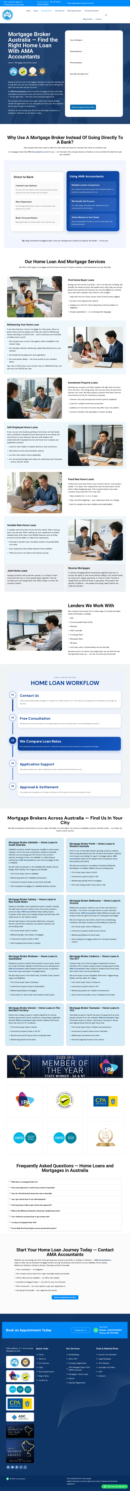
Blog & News (44, 1376)
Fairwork (102, 1376)
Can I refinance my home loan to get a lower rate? (30, 1217)
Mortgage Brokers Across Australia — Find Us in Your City (65, 820)
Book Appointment (46, 1372)
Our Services (44, 1363)
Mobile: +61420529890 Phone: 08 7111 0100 (110, 1331)
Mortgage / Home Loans (78, 1374)
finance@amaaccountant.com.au (80, 3)
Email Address (76, 51)
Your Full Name (76, 40)
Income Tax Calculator (108, 1354)
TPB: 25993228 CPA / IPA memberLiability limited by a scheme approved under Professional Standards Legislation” (92, 1481)
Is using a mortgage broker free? (24, 1222)
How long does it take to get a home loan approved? (31, 1205)
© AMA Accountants (17, 1479)
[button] (65, 1182)
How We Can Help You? (79, 74)
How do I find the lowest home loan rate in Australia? (31, 1193)
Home (10, 63)
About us (42, 1359)
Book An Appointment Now (83, 107)
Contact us (43, 1380)
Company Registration (77, 1363)
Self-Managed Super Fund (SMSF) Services (79, 1368)
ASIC (100, 1372)
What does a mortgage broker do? (24, 1182)
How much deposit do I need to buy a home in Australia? (33, 1188)
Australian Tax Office (107, 1367)
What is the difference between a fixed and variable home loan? (35, 1211)
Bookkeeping (74, 1354)
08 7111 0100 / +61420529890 (49, 3)
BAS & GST (73, 1359)
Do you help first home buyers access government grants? (33, 1228)
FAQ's (41, 1367)
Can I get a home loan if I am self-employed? (28, 1199)
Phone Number (76, 63)
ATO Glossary (104, 1363)
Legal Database (105, 1359)
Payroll (71, 1378)
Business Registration (77, 1383)
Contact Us (79, 1330)
